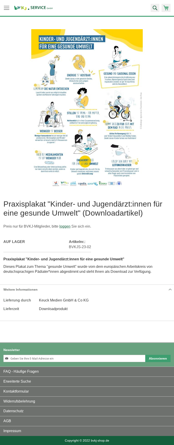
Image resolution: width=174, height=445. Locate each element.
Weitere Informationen (20, 289)
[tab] (87, 289)
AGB (7, 421)
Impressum (12, 431)
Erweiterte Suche (17, 381)
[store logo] (33, 8)
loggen (64, 226)
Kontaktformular (16, 391)
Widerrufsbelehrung (19, 401)
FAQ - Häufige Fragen (21, 371)
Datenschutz (13, 411)
